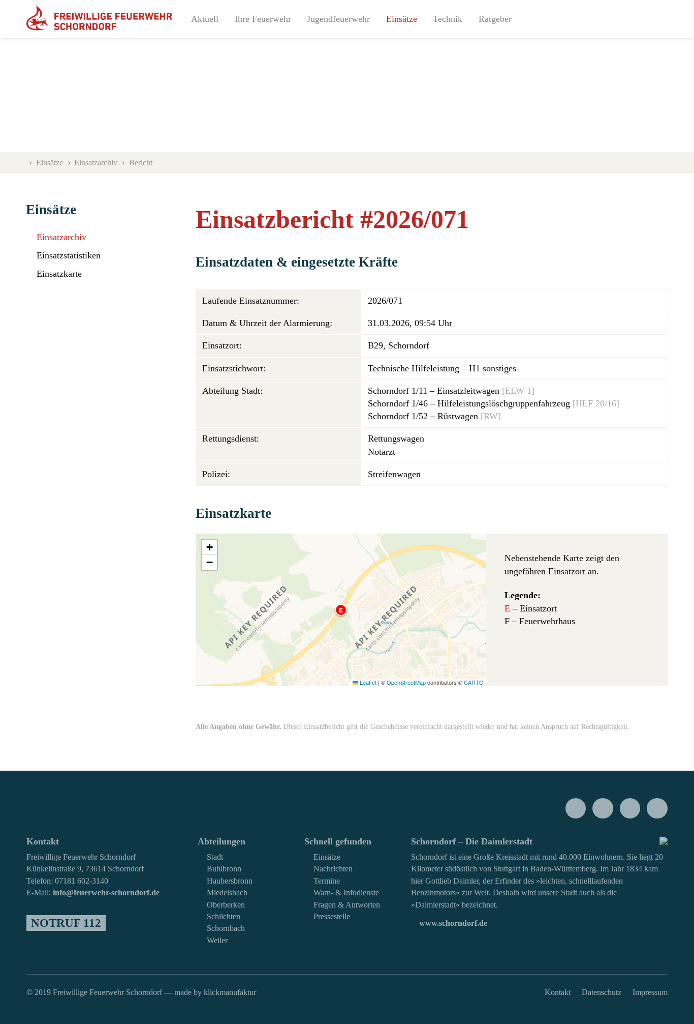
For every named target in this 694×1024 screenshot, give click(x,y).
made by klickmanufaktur (215, 992)
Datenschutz (601, 992)
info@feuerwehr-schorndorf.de (106, 892)
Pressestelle (331, 916)
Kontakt (558, 992)
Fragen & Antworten (346, 905)
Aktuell (204, 19)
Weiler (217, 940)
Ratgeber (495, 19)
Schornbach (226, 928)
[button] (341, 610)
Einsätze (401, 19)
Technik (447, 19)
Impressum (650, 992)
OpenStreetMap (406, 682)
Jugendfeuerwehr (338, 19)
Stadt (215, 857)
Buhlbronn (224, 868)
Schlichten (223, 916)
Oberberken (226, 905)
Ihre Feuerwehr (263, 19)
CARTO (474, 682)
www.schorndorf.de (452, 923)
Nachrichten (333, 868)
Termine (326, 881)
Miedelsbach (227, 892)
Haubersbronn (230, 881)
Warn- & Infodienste (346, 892)
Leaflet (367, 682)
